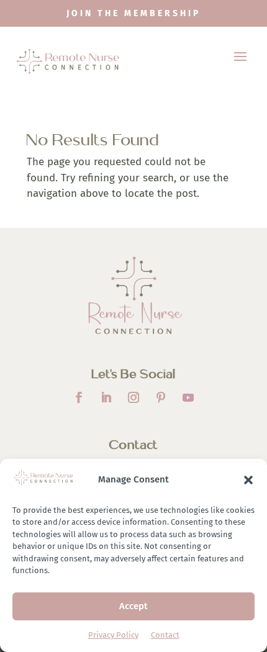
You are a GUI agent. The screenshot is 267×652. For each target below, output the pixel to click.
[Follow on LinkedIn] (106, 397)
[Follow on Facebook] (79, 397)
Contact (165, 635)
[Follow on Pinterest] (161, 397)
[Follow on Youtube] (188, 397)
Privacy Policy (113, 635)
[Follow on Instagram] (133, 397)
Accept (133, 606)
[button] (248, 480)
